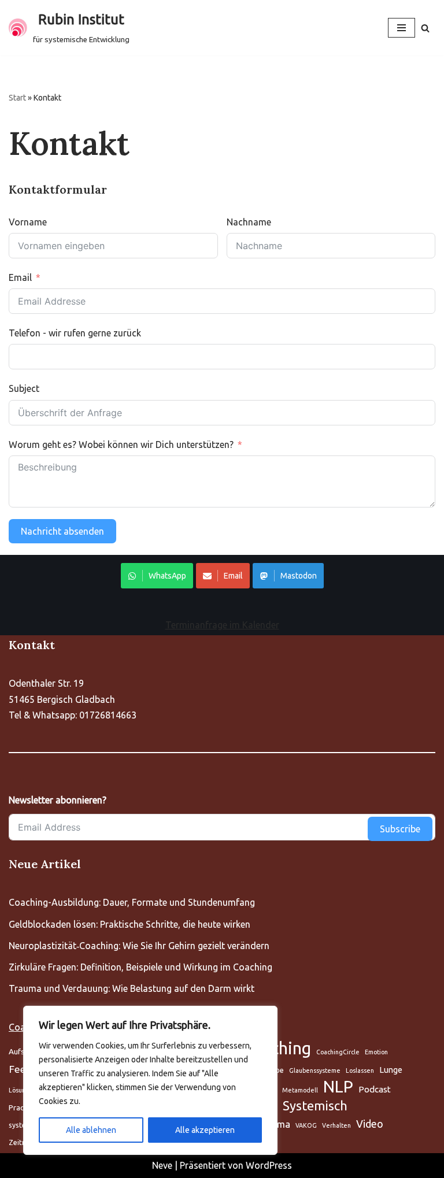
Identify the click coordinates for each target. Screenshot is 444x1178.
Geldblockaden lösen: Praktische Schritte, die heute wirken (129, 924)
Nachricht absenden (62, 531)
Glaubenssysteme (315, 1070)
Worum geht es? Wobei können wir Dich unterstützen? (121, 444)
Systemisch (315, 1106)
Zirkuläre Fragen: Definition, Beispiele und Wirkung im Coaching (140, 967)
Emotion (376, 1052)
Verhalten (336, 1125)
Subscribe (400, 829)
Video (369, 1123)
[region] (150, 1080)
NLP (338, 1086)
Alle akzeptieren (205, 1130)
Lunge (390, 1070)
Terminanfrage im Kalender (222, 625)
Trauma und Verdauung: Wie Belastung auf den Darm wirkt (131, 988)
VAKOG (306, 1125)
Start (17, 97)
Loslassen (360, 1070)
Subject (24, 388)
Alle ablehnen (91, 1130)
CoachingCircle (338, 1052)
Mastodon (298, 575)
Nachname (249, 222)
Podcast (374, 1089)
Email (20, 277)
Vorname (28, 222)
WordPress (269, 1165)
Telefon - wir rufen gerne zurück (75, 333)
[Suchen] (425, 28)
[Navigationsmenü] (401, 28)
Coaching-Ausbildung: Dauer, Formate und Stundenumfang (132, 902)
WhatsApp (167, 575)
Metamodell (300, 1090)
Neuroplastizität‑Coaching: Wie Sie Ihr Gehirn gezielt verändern (139, 945)
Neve (162, 1165)
